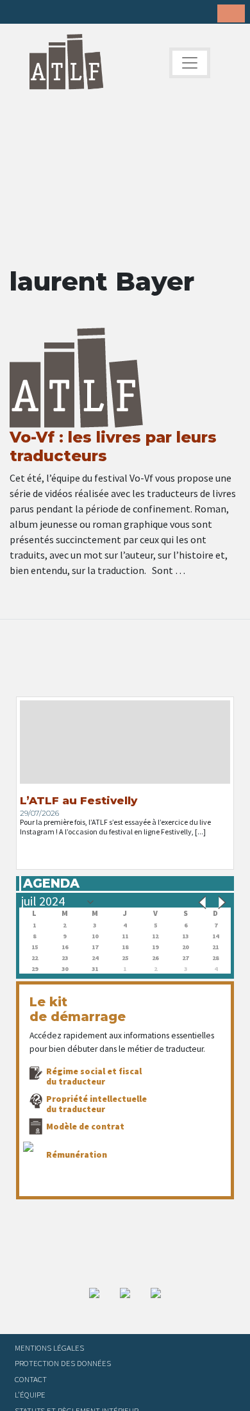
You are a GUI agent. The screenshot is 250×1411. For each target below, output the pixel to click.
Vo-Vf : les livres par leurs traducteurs (113, 446)
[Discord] (118, 12)
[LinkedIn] (59, 12)
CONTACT (31, 1379)
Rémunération (76, 1154)
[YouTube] (99, 12)
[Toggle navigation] (189, 62)
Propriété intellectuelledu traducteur (96, 1104)
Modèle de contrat (85, 1126)
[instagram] (79, 12)
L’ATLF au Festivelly (78, 800)
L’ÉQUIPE (30, 1394)
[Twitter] (39, 12)
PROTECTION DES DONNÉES (63, 1363)
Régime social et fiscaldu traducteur (94, 1076)
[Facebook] (19, 12)
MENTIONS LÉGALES (49, 1347)
